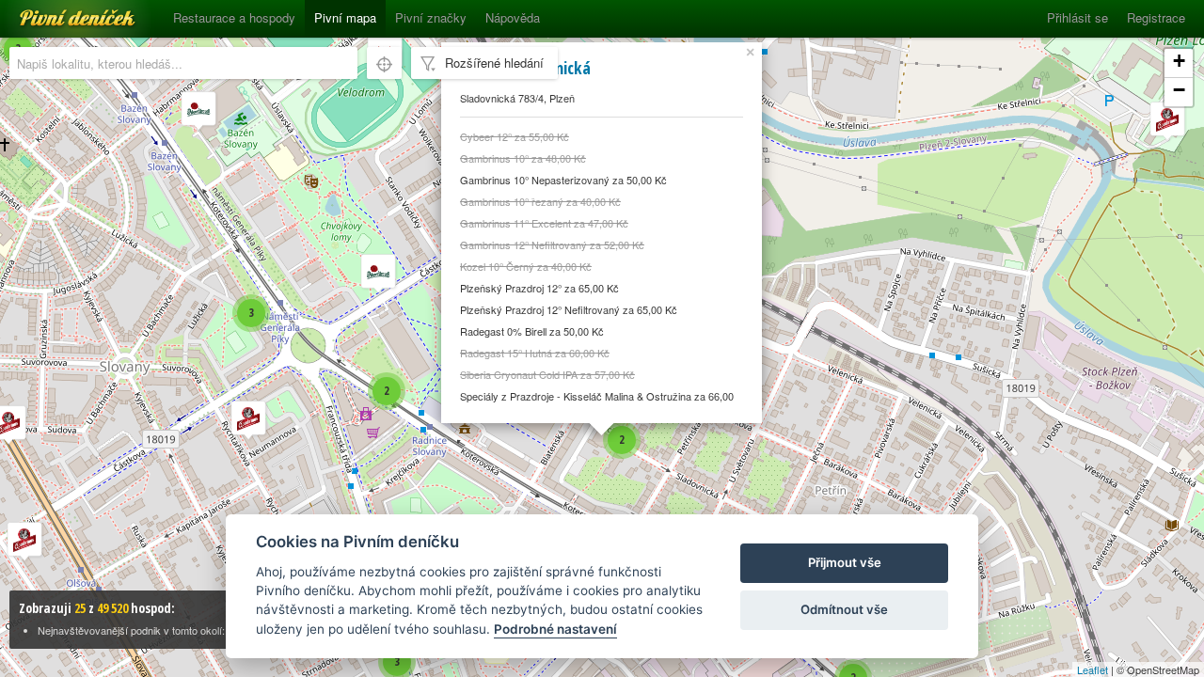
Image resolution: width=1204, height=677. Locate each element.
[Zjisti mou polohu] (384, 63)
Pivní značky (431, 17)
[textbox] (183, 63)
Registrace (1156, 17)
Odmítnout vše (844, 609)
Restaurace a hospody (234, 17)
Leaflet (1092, 669)
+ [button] (1179, 60)
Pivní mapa (345, 17)
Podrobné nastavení (555, 629)
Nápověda (512, 17)
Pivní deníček (56, 11)
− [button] (1179, 90)
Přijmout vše (844, 562)
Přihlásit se (1077, 17)
